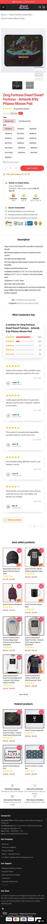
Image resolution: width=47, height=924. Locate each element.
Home (3, 15)
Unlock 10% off (5, 913)
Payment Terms (7, 872)
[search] (39, 7)
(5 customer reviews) (21, 109)
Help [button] (42, 921)
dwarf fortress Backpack (12, 604)
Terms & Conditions (9, 847)
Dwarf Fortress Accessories (20, 15)
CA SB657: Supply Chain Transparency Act (17, 857)
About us (5, 844)
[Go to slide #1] (17, 85)
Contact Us (6, 878)
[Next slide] (42, 50)
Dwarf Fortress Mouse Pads (13, 18)
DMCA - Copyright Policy (11, 854)
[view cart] (43, 7)
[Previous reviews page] (30, 526)
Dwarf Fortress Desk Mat (34, 730)
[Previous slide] (4, 50)
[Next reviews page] (42, 526)
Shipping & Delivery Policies (12, 868)
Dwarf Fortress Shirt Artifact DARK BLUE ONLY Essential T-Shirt (33, 678)
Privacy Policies (7, 851)
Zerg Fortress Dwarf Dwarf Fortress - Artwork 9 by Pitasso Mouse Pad (12, 732)
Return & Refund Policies (11, 875)
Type (5, 117)
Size (4, 125)
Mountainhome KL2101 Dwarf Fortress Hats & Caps (12, 571)
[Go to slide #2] (30, 85)
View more (23, 694)
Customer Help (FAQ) (9, 881)
